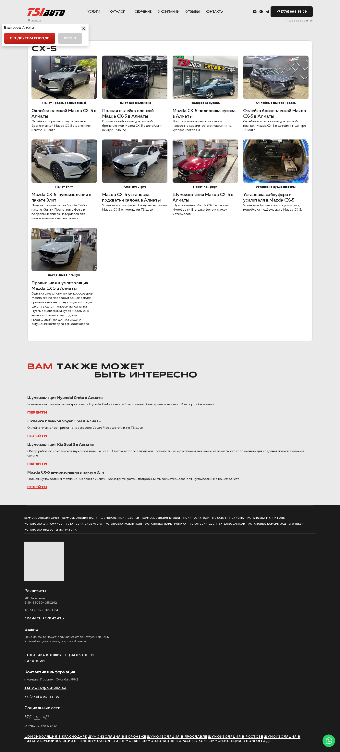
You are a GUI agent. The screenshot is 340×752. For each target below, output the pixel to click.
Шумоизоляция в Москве (114, 741)
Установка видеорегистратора (50, 530)
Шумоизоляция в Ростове (235, 736)
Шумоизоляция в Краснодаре (55, 736)
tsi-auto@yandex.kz (45, 688)
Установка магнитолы (266, 518)
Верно (70, 38)
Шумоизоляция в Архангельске (175, 741)
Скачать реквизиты (44, 618)
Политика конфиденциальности (59, 655)
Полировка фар (196, 518)
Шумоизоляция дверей (120, 518)
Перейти (37, 412)
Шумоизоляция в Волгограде (240, 741)
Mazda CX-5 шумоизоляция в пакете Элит (66, 472)
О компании (168, 11)
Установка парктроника (166, 524)
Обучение (143, 11)
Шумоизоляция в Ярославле (177, 736)
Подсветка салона (228, 518)
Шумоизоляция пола (80, 518)
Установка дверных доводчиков (217, 524)
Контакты (215, 11)
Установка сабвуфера (84, 524)
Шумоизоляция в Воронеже (117, 736)
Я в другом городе (29, 38)
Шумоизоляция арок (41, 518)
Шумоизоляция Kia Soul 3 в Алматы (60, 445)
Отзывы (192, 11)
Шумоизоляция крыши (161, 518)
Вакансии (34, 661)
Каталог (117, 11)
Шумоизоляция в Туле (63, 741)
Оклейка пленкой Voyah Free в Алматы (64, 421)
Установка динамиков (43, 524)
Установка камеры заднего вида (276, 524)
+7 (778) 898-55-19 (291, 11)
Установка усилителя (123, 524)
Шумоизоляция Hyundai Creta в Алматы (65, 398)
